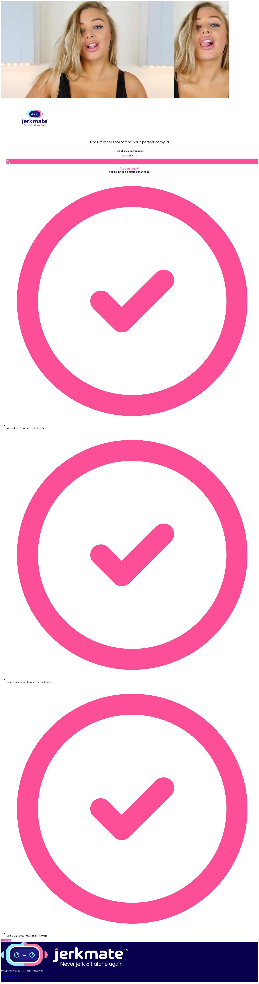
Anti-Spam (12, 975)
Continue (6, 940)
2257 (3, 975)
